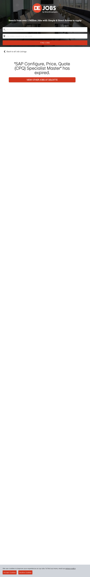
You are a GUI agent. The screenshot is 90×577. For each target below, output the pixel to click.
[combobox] (45, 29)
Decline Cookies (25, 572)
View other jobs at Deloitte (42, 79)
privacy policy (70, 568)
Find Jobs (45, 42)
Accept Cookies (10, 572)
